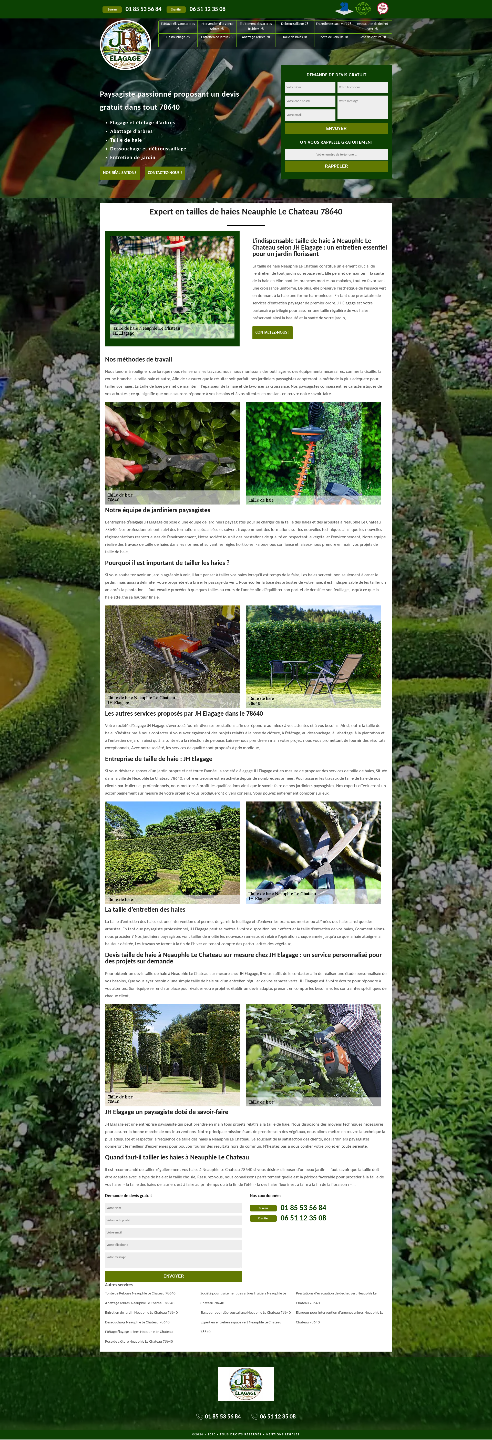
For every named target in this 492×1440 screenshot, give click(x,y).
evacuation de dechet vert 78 (372, 26)
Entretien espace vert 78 (333, 24)
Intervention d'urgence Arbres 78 (216, 26)
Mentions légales (283, 1434)
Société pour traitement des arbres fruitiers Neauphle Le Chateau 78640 (243, 1298)
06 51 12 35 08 (207, 9)
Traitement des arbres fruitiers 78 (256, 26)
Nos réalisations (120, 173)
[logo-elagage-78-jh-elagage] (125, 33)
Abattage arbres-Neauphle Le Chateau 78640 (140, 1303)
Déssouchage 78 (178, 37)
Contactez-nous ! (165, 173)
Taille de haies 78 (295, 37)
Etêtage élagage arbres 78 (178, 26)
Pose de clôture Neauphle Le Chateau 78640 (139, 1342)
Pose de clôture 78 (373, 37)
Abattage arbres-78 (256, 37)
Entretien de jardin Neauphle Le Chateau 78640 (141, 1313)
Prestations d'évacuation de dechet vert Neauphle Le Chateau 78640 (336, 1298)
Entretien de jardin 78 (216, 37)
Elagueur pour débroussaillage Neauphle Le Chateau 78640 (245, 1313)
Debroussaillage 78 (294, 24)
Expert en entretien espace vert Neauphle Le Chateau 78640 (240, 1327)
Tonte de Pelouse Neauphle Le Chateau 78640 (140, 1293)
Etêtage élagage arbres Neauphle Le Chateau (139, 1332)
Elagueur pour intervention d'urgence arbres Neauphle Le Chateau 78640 (339, 1317)
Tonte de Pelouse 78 (333, 37)
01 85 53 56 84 (143, 9)
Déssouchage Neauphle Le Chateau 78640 (137, 1322)
